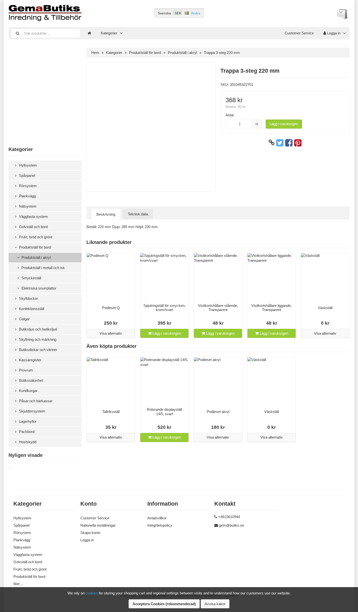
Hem (95, 52)
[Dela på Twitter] (279, 142)
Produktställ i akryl (35, 257)
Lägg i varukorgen (284, 124)
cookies (91, 593)
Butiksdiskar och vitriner (37, 350)
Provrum (25, 370)
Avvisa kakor (215, 604)
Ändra (195, 13)
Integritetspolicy (159, 525)
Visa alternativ (111, 333)
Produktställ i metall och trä (42, 268)
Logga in (333, 33)
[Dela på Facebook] (288, 142)
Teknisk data (138, 214)
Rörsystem (27, 186)
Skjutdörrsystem (31, 411)
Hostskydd (27, 442)
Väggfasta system (33, 216)
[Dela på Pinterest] (297, 142)
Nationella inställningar (98, 525)
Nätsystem (27, 206)
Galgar (24, 319)
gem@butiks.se (231, 525)
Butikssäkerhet (30, 380)
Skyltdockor (28, 298)
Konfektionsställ (31, 309)
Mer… (18, 584)
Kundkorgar (28, 391)
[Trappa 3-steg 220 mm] (16, 468)
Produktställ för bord (34, 247)
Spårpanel (26, 175)
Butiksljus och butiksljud (37, 329)
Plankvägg (27, 196)
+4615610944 (229, 517)
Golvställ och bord (33, 227)
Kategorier (109, 33)
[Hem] (89, 33)
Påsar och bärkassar (35, 401)
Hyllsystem (27, 165)
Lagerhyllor (27, 421)
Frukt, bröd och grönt (35, 237)
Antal (230, 115)
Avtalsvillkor (157, 518)
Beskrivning (105, 214)
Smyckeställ (30, 278)
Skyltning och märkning (37, 339)
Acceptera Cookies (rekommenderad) (164, 604)
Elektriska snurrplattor (38, 288)
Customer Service (299, 33)
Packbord (26, 432)
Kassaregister (29, 360)
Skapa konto (90, 533)
